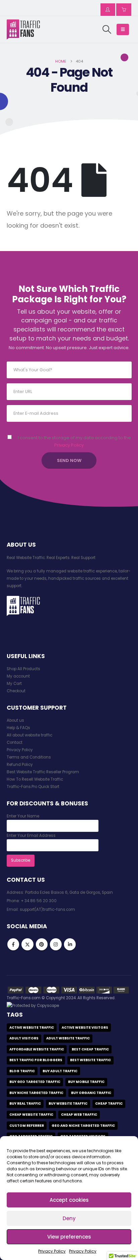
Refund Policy (20, 764)
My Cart (14, 683)
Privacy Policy (52, 1251)
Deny (69, 1218)
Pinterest (42, 944)
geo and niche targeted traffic (83, 1125)
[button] (106, 29)
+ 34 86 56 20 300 (39, 900)
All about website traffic (29, 735)
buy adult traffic (60, 1071)
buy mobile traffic (86, 1081)
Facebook (13, 944)
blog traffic (22, 1071)
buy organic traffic (91, 1092)
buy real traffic (25, 1103)
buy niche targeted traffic (36, 1092)
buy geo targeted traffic (34, 1081)
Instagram (56, 944)
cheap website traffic (31, 1114)
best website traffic (90, 1059)
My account (18, 676)
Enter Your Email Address (31, 835)
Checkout (16, 691)
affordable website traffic (36, 1049)
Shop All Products (23, 669)
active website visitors (85, 1027)
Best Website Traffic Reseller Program (43, 772)
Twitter (27, 944)
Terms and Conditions (29, 757)
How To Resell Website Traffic (35, 779)
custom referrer (26, 1125)
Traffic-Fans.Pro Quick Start (33, 786)
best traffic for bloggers (35, 1059)
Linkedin (70, 944)
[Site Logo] (23, 29)
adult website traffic (68, 1038)
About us (15, 720)
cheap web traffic (79, 1114)
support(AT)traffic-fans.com (47, 909)
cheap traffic (109, 1103)
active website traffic (31, 1027)
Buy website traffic (68, 1103)
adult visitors (24, 1038)
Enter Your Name (23, 816)
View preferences (69, 1236)
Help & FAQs (18, 727)
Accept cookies (69, 1199)
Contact (14, 742)
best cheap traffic (90, 1049)
